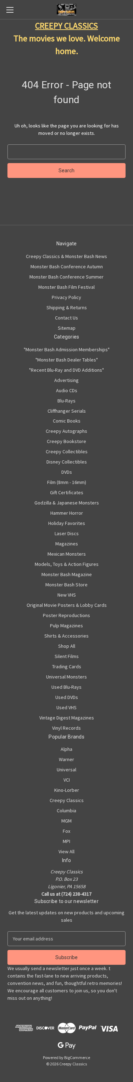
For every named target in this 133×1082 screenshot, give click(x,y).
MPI (66, 841)
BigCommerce (77, 1057)
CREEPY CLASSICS (66, 25)
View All (66, 851)
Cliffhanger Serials (67, 411)
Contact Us (66, 318)
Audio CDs (66, 390)
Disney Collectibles (66, 462)
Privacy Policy (66, 297)
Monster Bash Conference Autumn (67, 266)
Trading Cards (66, 666)
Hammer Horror (66, 513)
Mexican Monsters (67, 554)
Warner (66, 759)
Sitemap (67, 328)
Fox (66, 831)
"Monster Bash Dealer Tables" (66, 360)
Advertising (66, 380)
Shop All (66, 646)
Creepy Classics (67, 800)
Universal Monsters (66, 677)
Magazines (66, 543)
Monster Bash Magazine (66, 574)
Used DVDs (66, 697)
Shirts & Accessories (66, 636)
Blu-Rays (66, 400)
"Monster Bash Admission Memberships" (67, 349)
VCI (66, 780)
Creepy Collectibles (67, 451)
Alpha (66, 749)
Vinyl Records (66, 728)
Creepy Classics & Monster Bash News (66, 256)
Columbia (66, 810)
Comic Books (67, 421)
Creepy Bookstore (66, 441)
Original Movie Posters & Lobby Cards (67, 605)
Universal (66, 769)
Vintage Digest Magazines (66, 718)
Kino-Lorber (66, 790)
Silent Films (67, 656)
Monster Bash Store (66, 584)
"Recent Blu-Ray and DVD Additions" (66, 370)
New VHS (66, 595)
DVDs (66, 472)
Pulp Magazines (66, 625)
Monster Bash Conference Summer (66, 277)
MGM (66, 821)
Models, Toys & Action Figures (67, 564)
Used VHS (66, 707)
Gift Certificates (66, 492)
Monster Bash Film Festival (66, 287)
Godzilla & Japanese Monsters (66, 503)
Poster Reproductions (66, 615)
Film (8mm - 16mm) (66, 482)
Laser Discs (67, 533)
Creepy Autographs (66, 431)
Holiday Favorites (66, 523)
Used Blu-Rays (66, 687)
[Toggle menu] (10, 9)
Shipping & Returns (66, 307)
